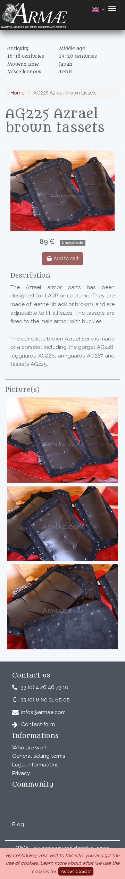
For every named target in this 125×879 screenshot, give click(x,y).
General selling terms (38, 756)
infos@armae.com (43, 712)
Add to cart (65, 258)
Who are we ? (29, 748)
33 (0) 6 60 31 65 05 (45, 700)
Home (17, 93)
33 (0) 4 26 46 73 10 (44, 687)
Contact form (38, 724)
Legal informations (35, 765)
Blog (18, 824)
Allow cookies (75, 871)
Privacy (21, 773)
